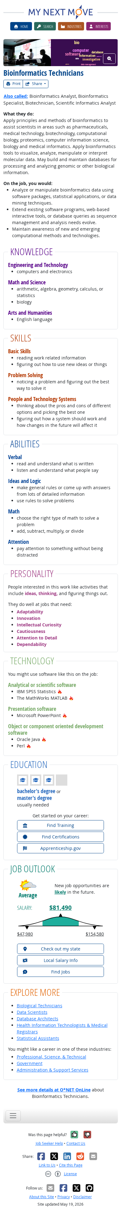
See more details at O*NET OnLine (54, 1090)
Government (30, 1063)
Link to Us (47, 1165)
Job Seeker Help (49, 1143)
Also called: (16, 96)
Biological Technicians (39, 1006)
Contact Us (75, 1143)
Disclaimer (82, 1196)
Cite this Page (71, 1165)
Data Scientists (32, 1012)
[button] (60, 691)
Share (37, 83)
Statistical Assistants (38, 1038)
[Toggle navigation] (13, 1115)
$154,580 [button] (95, 934)
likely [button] (60, 892)
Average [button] (28, 895)
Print (15, 83)
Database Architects (37, 1019)
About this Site (41, 1196)
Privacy (63, 1196)
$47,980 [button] (25, 934)
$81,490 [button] (60, 908)
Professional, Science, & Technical (51, 1057)
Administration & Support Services (52, 1070)
